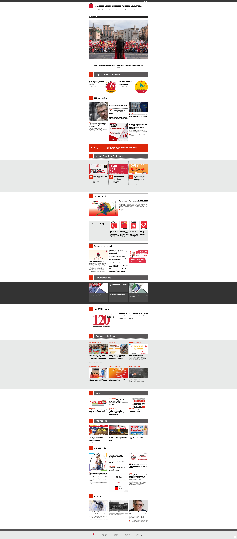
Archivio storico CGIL (114, 512)
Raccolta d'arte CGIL (94, 512)
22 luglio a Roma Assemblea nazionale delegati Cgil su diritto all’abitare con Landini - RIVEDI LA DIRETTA (98, 362)
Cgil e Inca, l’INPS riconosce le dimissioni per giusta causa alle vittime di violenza (118, 104)
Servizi (123, 9)
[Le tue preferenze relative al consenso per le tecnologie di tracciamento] (235, 537)
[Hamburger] (89, 9)
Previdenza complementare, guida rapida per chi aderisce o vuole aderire (98, 411)
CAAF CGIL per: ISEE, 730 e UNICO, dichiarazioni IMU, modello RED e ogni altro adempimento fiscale (118, 258)
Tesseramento (115, 534)
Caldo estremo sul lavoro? (136, 355)
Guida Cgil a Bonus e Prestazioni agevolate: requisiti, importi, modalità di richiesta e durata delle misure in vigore (138, 477)
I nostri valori (122, 210)
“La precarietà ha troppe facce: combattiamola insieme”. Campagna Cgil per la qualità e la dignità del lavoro (117, 412)
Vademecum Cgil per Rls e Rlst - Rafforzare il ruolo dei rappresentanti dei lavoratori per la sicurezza (118, 402)
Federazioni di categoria (116, 9)
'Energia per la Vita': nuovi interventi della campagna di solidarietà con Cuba (96, 439)
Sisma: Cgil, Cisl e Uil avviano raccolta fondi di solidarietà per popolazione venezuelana (117, 357)
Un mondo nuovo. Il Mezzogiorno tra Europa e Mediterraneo (120, 178)
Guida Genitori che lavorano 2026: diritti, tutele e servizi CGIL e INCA (98, 474)
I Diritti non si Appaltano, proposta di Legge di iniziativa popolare (126, 83)
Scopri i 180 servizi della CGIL (97, 261)
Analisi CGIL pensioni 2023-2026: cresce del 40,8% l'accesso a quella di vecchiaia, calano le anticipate (138, 126)
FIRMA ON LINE (93, 86)
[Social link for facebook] (143, 1)
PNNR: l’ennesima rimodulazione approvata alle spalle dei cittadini (138, 115)
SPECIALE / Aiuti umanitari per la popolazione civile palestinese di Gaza (118, 439)
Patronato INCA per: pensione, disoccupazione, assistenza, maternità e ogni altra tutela (118, 252)
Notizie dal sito (138, 533)
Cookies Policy (127, 536)
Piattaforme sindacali (95, 295)
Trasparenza (115, 535)
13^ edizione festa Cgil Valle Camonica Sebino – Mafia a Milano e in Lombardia (140, 178)
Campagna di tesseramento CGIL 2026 (133, 201)
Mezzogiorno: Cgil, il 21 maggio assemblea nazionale (117, 379)
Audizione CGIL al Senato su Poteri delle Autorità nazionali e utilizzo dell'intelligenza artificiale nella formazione (118, 455)
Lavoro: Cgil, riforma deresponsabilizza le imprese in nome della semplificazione (118, 118)
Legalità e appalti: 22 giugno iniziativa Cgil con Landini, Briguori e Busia (98, 380)
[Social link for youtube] (146, 1)
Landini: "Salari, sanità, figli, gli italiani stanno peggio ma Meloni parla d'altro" (97, 125)
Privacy (126, 535)
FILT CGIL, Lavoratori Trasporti (142, 233)
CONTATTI (95, 1)
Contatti (114, 533)
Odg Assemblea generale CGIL (118, 294)
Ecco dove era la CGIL (135, 379)
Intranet (91, 1)
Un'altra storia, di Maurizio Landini (138, 512)
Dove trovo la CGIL (123, 209)
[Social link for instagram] (144, 1)
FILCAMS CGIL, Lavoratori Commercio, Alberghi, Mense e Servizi (114, 234)
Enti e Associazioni (128, 9)
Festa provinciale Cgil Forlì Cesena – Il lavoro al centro (100, 177)
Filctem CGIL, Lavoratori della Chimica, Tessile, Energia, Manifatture (124, 234)
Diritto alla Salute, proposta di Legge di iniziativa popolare (96, 83)
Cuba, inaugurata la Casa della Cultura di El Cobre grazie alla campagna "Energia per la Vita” (98, 442)
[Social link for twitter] (141, 1)
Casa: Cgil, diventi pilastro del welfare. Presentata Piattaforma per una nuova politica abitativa (97, 357)
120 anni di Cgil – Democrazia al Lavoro (133, 314)
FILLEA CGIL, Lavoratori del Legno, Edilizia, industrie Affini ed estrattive (134, 234)
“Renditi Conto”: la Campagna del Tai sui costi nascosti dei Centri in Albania (138, 466)
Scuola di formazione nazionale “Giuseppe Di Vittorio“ (137, 410)
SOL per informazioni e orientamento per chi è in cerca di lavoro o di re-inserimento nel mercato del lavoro (117, 270)
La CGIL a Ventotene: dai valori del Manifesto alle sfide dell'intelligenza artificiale (117, 112)
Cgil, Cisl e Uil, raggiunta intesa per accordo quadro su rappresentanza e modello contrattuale (117, 469)
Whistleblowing (127, 534)
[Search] (99, 1)
